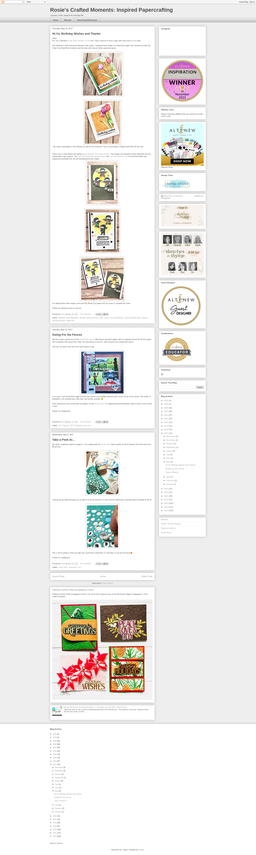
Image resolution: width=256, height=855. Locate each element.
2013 (166, 500)
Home (55, 20)
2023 (166, 411)
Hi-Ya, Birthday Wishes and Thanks (76, 33)
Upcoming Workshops (87, 20)
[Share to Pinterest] (107, 314)
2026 (166, 400)
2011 (166, 507)
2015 (166, 492)
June (168, 458)
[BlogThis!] (99, 314)
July (168, 454)
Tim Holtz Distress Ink (118, 156)
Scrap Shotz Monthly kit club (79, 41)
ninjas (106, 318)
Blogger (141, 850)
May (168, 462)
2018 (166, 429)
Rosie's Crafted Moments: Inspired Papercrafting (111, 10)
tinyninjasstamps (58, 321)
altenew (82, 318)
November (171, 440)
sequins (145, 318)
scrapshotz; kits (75, 567)
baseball (78, 425)
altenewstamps (92, 318)
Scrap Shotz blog (101, 404)
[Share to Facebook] (104, 314)
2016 (166, 489)
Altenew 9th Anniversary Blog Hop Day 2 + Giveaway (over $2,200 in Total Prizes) (95, 707)
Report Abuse (56, 843)
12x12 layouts (63, 425)
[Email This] (97, 314)
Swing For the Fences (67, 334)
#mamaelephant (72, 318)
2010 (166, 510)
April (168, 477)
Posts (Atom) (108, 583)
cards (101, 318)
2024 (166, 408)
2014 (166, 496)
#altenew (61, 318)
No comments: (86, 314)
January (170, 484)
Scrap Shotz (106, 444)
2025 (166, 404)
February (170, 480)
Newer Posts (58, 576)
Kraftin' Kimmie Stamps (171, 524)
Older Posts (147, 576)
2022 (166, 415)
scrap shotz (62, 567)
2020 (166, 422)
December (171, 436)
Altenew (67, 20)
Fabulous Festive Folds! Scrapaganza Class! (73, 590)
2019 (166, 426)
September (171, 447)
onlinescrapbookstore (132, 318)
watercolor (70, 321)
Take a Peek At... (63, 439)
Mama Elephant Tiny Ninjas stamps (96, 154)
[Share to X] (102, 314)
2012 (166, 503)
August (169, 451)
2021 (166, 419)
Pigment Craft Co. (168, 528)
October (170, 444)
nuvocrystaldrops (116, 318)
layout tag (86, 425)
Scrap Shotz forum (86, 339)
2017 (72, 425)
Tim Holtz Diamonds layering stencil (92, 156)
